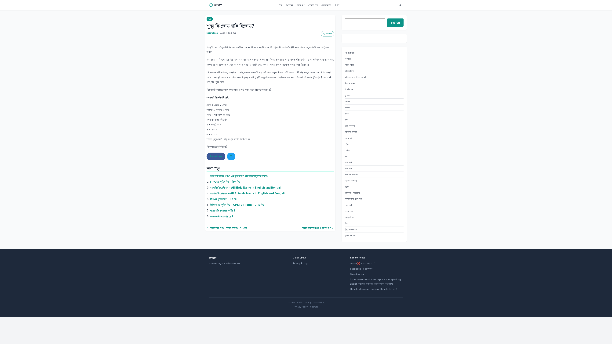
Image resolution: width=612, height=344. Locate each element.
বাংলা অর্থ (289, 5)
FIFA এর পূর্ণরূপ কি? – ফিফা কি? (225, 181)
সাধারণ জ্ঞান (349, 211)
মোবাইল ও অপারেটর (352, 192)
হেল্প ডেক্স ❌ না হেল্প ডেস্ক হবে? (362, 263)
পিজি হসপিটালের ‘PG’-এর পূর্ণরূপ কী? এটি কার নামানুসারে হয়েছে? (239, 176)
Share (329, 33)
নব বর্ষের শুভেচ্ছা (351, 131)
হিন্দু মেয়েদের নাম (351, 229)
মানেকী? (300, 302)
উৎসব (347, 113)
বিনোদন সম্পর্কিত (351, 180)
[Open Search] (400, 5)
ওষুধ (346, 119)
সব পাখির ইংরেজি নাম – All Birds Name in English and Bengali (245, 187)
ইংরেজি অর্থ (349, 89)
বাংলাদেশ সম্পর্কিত (351, 174)
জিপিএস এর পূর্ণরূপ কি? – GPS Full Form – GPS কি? (237, 204)
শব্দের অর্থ (348, 205)
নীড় (280, 5)
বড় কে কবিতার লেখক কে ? (221, 216)
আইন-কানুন (349, 64)
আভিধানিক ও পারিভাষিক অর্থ (355, 77)
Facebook (216, 156)
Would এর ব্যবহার (357, 274)
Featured (349, 52)
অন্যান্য (348, 58)
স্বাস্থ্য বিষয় (349, 217)
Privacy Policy (300, 263)
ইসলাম (347, 101)
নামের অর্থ (300, 5)
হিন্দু (346, 223)
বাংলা (209, 19)
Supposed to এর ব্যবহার (361, 268)
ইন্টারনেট (348, 95)
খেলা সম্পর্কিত (350, 125)
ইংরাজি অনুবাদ (350, 83)
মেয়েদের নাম (313, 5)
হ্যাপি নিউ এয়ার (351, 235)
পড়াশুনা (347, 150)
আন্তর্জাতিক (349, 71)
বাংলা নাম (348, 168)
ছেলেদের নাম (326, 5)
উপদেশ (337, 5)
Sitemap (314, 306)
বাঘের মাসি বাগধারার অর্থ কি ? (222, 210)
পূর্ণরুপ (347, 144)
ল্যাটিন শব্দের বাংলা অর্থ (353, 198)
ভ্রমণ (347, 186)
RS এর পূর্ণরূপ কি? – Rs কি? (223, 199)
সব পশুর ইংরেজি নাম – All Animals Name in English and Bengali (247, 193)
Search (395, 22)
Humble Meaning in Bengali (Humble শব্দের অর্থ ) (373, 289)
